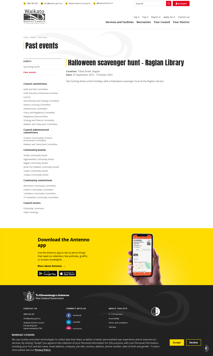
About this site (118, 308)
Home (26, 37)
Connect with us (76, 308)
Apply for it (169, 17)
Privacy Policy (43, 350)
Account (182, 3)
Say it (137, 17)
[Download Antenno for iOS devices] (67, 273)
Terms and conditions (118, 322)
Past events (29, 72)
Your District (181, 22)
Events (33, 37)
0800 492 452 (28, 314)
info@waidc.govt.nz (32, 318)
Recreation (143, 22)
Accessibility (114, 318)
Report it (156, 17)
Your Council (162, 22)
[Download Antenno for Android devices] (47, 273)
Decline (193, 342)
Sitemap (112, 327)
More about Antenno (50, 266)
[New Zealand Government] (46, 298)
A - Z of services (116, 314)
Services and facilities (120, 22)
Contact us (184, 17)
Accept (177, 342)
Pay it (145, 17)
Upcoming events (31, 66)
